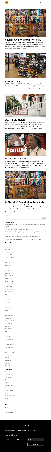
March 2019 (8, 336)
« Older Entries (9, 216)
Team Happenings (9, 395)
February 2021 (9, 276)
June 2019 (8, 328)
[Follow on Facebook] (23, 426)
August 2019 (8, 323)
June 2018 (8, 360)
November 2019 (9, 315)
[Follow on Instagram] (25, 426)
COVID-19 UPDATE (13, 81)
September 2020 (9, 289)
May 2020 (7, 299)
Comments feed (9, 412)
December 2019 (9, 313)
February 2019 (9, 339)
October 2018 (8, 350)
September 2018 (9, 352)
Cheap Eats (8, 372)
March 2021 (8, 273)
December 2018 (9, 344)
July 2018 (7, 358)
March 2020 (8, 305)
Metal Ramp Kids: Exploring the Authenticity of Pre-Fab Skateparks (22, 236)
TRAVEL (7, 398)
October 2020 (8, 286)
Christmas (7, 374)
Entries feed (8, 410)
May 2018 (7, 363)
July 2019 (7, 326)
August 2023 (8, 249)
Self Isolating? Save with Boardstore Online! (25, 202)
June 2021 (8, 265)
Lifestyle (7, 382)
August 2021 (8, 260)
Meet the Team (9, 385)
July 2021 (7, 262)
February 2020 (9, 307)
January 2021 (8, 278)
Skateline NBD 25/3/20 (15, 159)
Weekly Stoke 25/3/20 (15, 120)
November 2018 (9, 347)
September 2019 (9, 321)
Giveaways (8, 380)
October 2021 (8, 254)
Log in (6, 407)
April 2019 (7, 334)
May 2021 (7, 268)
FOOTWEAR (8, 377)
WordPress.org (9, 415)
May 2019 (7, 331)
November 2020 (9, 284)
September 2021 (9, 257)
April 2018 (7, 366)
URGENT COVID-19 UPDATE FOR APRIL (23, 40)
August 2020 (8, 291)
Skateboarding (9, 390)
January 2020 (8, 310)
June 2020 (8, 297)
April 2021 (7, 270)
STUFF (7, 393)
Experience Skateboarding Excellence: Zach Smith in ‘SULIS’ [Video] (23, 239)
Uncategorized (9, 401)
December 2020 (9, 281)
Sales (6, 388)
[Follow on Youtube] (28, 426)
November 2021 (9, 252)
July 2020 (7, 294)
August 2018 (8, 355)
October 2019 (8, 318)
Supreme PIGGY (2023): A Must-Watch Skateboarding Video (20, 229)
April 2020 (7, 302)
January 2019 (8, 342)
